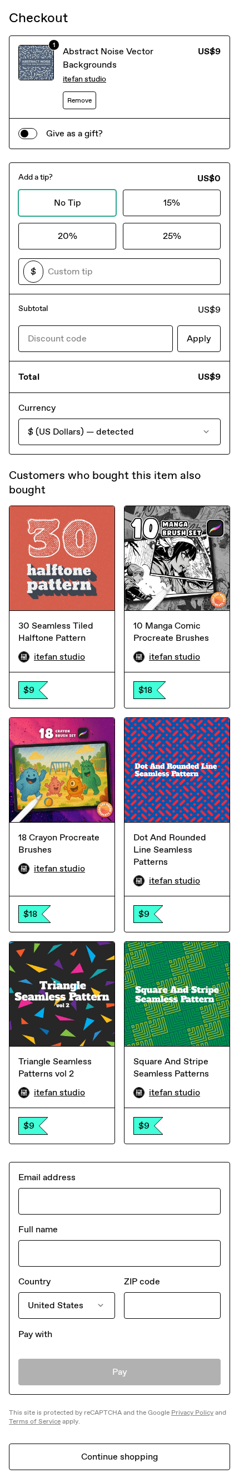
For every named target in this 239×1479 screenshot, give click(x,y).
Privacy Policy (192, 1412)
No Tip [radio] (67, 202)
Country (34, 1281)
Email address (47, 1177)
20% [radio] (67, 236)
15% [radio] (171, 202)
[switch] (27, 133)
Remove (79, 100)
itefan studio (84, 79)
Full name (38, 1229)
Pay (119, 1371)
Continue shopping (119, 1456)
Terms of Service (35, 1421)
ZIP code (142, 1281)
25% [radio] (172, 236)
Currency (37, 407)
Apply (199, 338)
